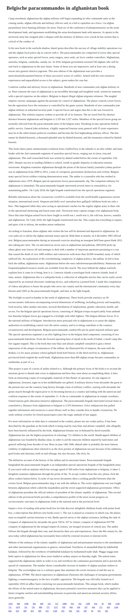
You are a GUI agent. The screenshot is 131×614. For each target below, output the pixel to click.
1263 (10, 604)
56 (103, 604)
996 (109, 604)
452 (47, 611)
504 (70, 611)
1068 (64, 604)
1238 (117, 604)
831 (62, 611)
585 (85, 611)
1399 (88, 604)
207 (86, 607)
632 (95, 604)
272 (100, 607)
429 (108, 607)
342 (79, 604)
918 (63, 607)
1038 (26, 604)
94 (92, 611)
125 (56, 604)
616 (17, 611)
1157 (56, 607)
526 (77, 611)
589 (24, 611)
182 (106, 611)
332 (49, 604)
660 (41, 604)
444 (93, 607)
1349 (55, 611)
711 (9, 607)
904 (71, 607)
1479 (18, 607)
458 (78, 607)
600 (18, 604)
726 (33, 607)
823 (32, 611)
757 (48, 607)
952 (72, 604)
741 (25, 607)
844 (10, 611)
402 (34, 604)
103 (99, 611)
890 (40, 607)
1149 (116, 607)
